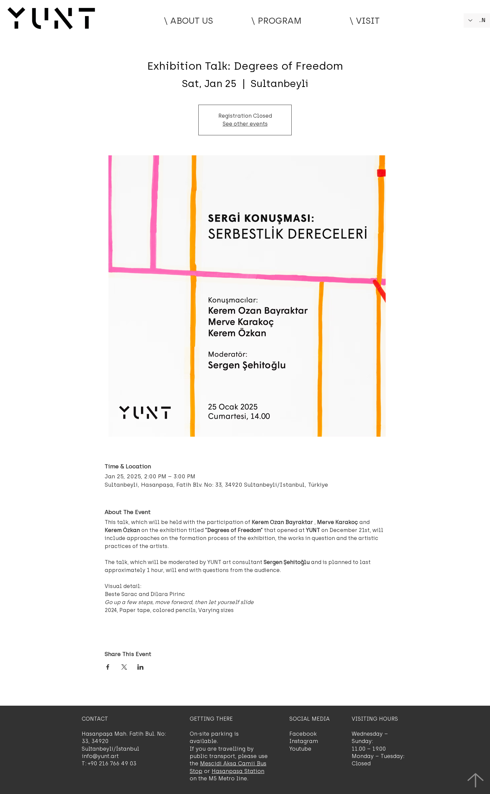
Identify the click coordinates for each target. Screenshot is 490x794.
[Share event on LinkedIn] (140, 667)
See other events (245, 124)
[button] (276, 20)
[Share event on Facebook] (108, 667)
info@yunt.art (100, 756)
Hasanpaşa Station (238, 771)
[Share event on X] (124, 667)
